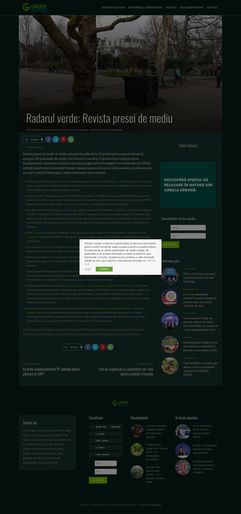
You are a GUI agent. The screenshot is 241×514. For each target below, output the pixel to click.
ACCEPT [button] (104, 269)
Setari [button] (87, 269)
